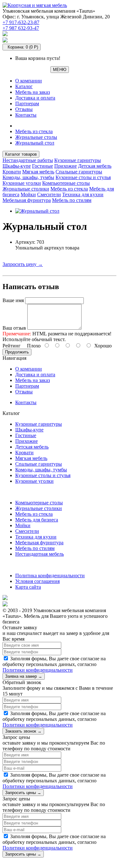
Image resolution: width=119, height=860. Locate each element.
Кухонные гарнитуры (77, 160)
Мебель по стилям (71, 200)
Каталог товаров (21, 154)
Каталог (24, 86)
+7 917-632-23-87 (21, 22)
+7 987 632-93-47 (21, 28)
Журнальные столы (36, 137)
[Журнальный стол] (37, 211)
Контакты (25, 115)
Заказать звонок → (23, 731)
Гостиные (42, 166)
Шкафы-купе (17, 166)
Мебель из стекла (34, 131)
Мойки (28, 194)
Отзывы (24, 109)
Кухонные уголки (22, 183)
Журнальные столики (26, 188)
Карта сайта (28, 587)
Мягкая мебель (38, 171)
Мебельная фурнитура (27, 200)
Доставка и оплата (35, 97)
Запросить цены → (23, 792)
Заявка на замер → (23, 676)
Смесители (49, 194)
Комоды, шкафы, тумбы (28, 177)
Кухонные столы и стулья (83, 177)
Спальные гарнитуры (79, 171)
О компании (28, 80)
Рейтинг (12, 345)
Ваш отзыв (14, 328)
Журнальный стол (34, 142)
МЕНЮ (59, 69)
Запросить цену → (23, 264)
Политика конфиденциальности (50, 575)
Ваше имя (13, 300)
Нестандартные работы (28, 160)
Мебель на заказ (32, 92)
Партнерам (27, 103)
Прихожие (65, 166)
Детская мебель (94, 166)
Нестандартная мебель (39, 554)
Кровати (12, 171)
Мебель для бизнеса (36, 519)
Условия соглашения (37, 581)
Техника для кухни (82, 194)
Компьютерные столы (66, 183)
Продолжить (17, 352)
